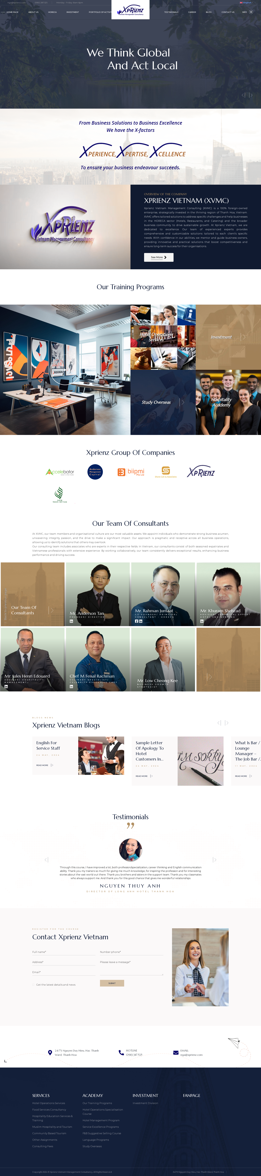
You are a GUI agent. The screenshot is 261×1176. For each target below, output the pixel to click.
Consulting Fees (42, 1146)
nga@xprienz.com (17, 2)
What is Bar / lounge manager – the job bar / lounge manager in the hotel (48, 751)
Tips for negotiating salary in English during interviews (149, 751)
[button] (219, 722)
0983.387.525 (41, 2)
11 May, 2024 (47, 766)
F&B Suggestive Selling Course (102, 1133)
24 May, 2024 (147, 766)
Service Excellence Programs (101, 1126)
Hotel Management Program (101, 1120)
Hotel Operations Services (48, 1103)
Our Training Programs (97, 1103)
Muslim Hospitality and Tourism (52, 1126)
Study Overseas (92, 1146)
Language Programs (96, 1139)
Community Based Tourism (49, 1133)
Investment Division (145, 1103)
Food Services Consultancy (49, 1109)
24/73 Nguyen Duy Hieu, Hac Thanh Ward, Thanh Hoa (198, 1172)
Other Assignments (44, 1139)
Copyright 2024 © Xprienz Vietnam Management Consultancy (62, 1172)
